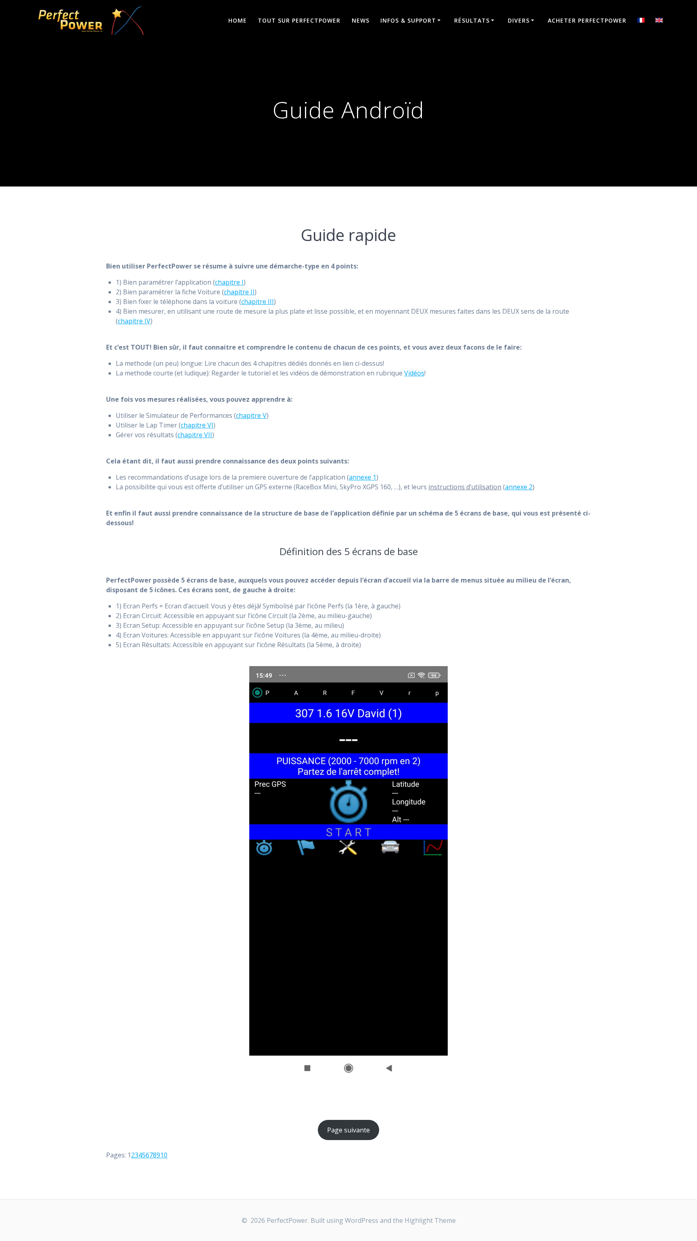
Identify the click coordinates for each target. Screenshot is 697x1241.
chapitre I (229, 282)
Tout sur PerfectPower (299, 20)
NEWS (360, 20)
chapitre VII (194, 434)
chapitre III (257, 301)
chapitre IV (134, 321)
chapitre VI (197, 425)
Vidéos (414, 373)
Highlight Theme (430, 1220)
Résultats (472, 20)
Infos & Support (408, 20)
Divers (519, 20)
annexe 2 (518, 486)
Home (237, 20)
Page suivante (348, 1130)
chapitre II (239, 291)
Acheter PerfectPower (587, 20)
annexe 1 (362, 477)
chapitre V (251, 415)
